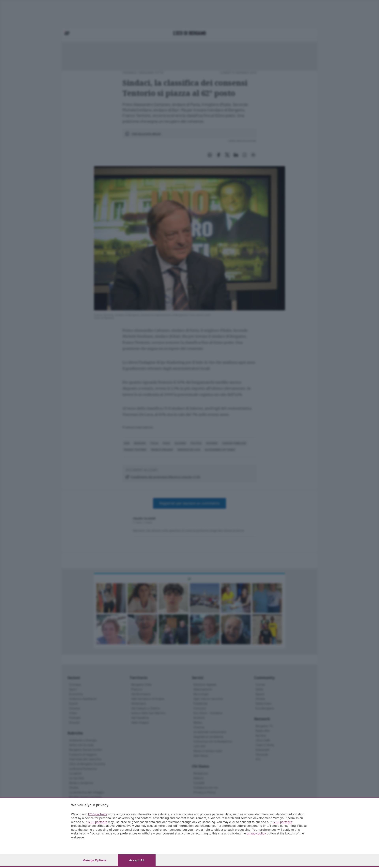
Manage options (94, 860)
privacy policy (256, 833)
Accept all (136, 860)
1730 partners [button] (97, 814)
